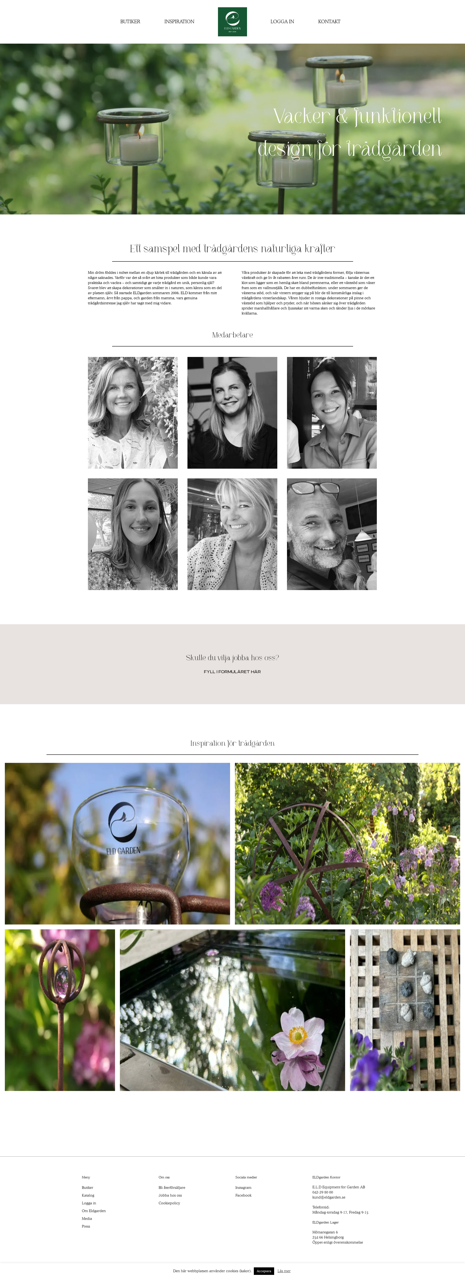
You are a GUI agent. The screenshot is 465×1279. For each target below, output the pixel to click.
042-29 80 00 (322, 1192)
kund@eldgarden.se (328, 1197)
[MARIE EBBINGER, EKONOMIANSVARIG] (232, 413)
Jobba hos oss (170, 1195)
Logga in (89, 1203)
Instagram (243, 1187)
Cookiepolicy (169, 1203)
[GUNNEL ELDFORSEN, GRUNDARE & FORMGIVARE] (133, 413)
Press (86, 1226)
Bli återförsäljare (172, 1187)
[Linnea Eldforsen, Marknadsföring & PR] (332, 413)
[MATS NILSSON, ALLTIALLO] (332, 534)
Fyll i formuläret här (232, 672)
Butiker (87, 1187)
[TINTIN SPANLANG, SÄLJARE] (232, 534)
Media (87, 1218)
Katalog (88, 1195)
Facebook (243, 1195)
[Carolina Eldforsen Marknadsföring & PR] (133, 534)
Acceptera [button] (264, 1271)
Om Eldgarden (94, 1211)
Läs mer (284, 1271)
